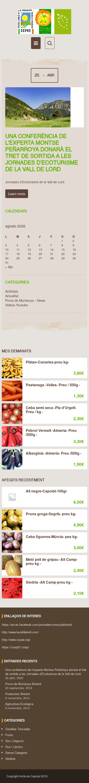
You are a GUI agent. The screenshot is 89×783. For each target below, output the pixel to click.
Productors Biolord (17, 694)
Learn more (16, 193)
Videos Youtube (16, 305)
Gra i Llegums (14, 741)
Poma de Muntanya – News (25, 300)
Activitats (11, 291)
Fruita (9, 735)
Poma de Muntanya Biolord (23, 684)
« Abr (9, 267)
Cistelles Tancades (17, 729)
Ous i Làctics (14, 746)
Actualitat (11, 296)
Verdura (10, 758)
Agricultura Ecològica (19, 704)
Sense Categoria (16, 752)
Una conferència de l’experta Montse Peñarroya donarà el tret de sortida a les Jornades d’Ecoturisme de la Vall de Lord (45, 671)
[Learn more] (44, 107)
